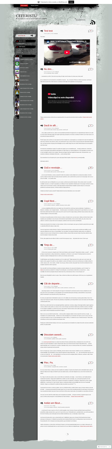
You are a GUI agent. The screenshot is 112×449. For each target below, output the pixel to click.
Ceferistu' (27, 16)
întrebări (49, 287)
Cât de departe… (53, 283)
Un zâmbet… (31, 59)
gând (69, 205)
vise (74, 287)
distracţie (49, 73)
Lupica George (23, 88)
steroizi (21, 63)
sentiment (66, 287)
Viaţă (56, 247)
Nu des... (20, 50)
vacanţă (65, 366)
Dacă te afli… (51, 125)
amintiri (49, 205)
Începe (71, 2)
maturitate (64, 338)
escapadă (54, 366)
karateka (63, 407)
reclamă (56, 73)
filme (53, 73)
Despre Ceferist (34, 5)
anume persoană (47, 341)
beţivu (41, 270)
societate (71, 287)
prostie (60, 129)
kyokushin (67, 407)
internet (54, 129)
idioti (51, 129)
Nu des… (25, 71)
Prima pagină (24, 5)
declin (48, 171)
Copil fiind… (50, 201)
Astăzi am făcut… (53, 403)
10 (90, 167)
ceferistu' (53, 205)
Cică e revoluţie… (28, 84)
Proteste (57, 128)
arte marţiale (50, 407)
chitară (59, 407)
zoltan (21, 71)
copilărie (57, 205)
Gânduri (58, 203)
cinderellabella (23, 75)
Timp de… (27, 80)
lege (58, 129)
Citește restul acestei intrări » (46, 194)
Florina (21, 92)
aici (76, 157)
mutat (55, 249)
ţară (67, 129)
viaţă (61, 171)
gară (52, 249)
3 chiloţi (49, 249)
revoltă (64, 129)
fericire (65, 205)
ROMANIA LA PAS (23, 59)
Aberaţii (56, 33)
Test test (20, 49)
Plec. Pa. (48, 362)
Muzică (57, 71)
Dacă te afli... (21, 52)
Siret (57, 366)
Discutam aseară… (54, 334)
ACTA (48, 129)
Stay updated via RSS (80, 19)
